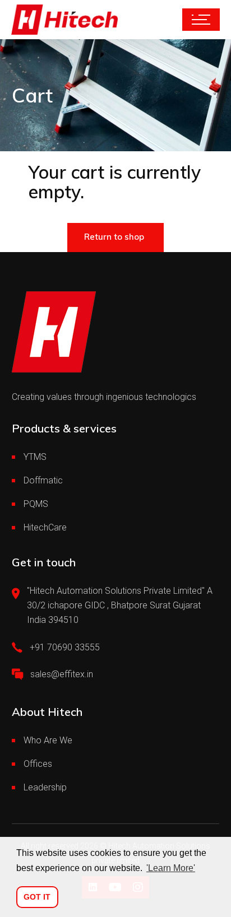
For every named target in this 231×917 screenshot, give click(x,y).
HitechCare (45, 527)
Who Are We (48, 740)
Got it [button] (37, 896)
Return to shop (114, 236)
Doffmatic (43, 480)
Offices (38, 763)
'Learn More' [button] (170, 868)
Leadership (45, 787)
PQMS (36, 504)
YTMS (35, 456)
